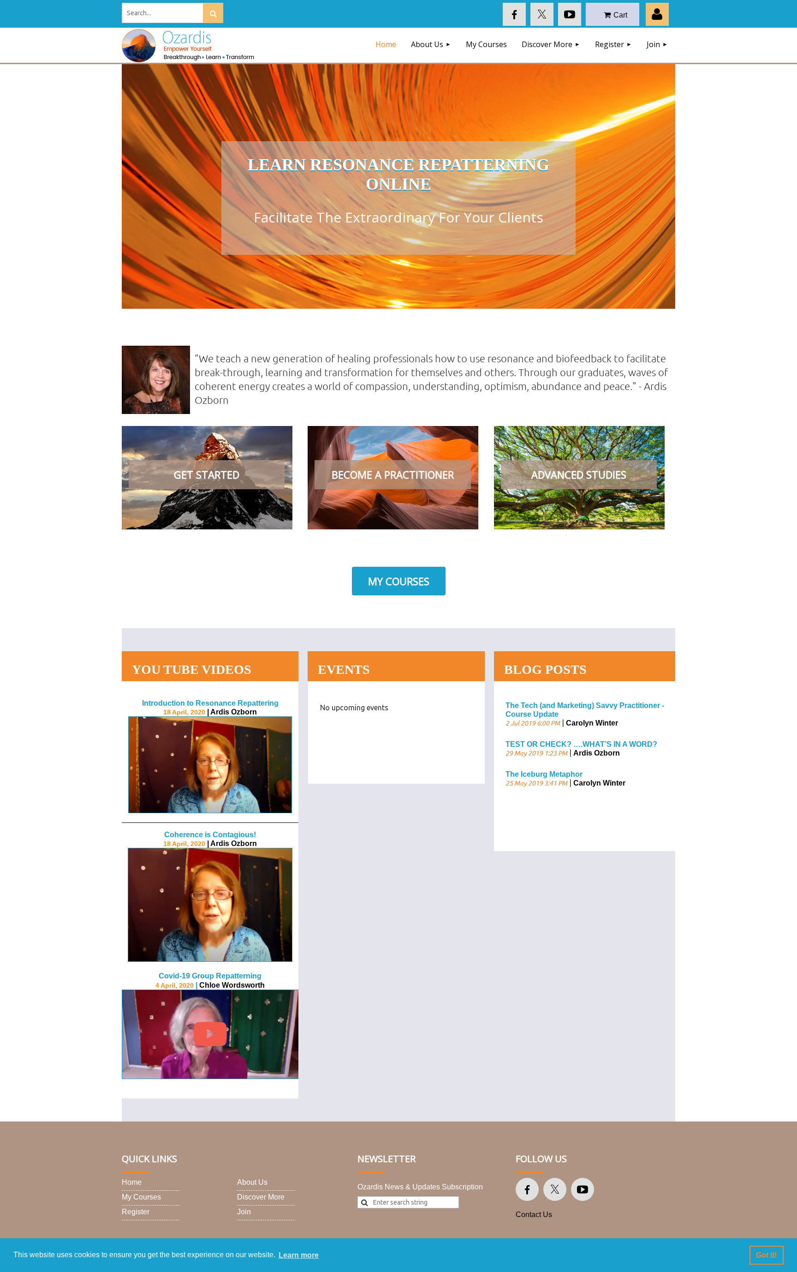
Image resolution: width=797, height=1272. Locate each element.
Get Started (206, 474)
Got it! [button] (766, 1255)
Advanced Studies (578, 474)
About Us (252, 1182)
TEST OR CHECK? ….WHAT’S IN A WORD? (581, 744)
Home (132, 1182)
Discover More (261, 1197)
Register (135, 1212)
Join (244, 1212)
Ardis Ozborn (596, 753)
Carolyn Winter (592, 723)
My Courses (398, 581)
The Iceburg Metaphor (544, 774)
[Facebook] (514, 14)
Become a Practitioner (393, 474)
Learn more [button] (299, 1255)
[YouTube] (569, 14)
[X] (541, 14)
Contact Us (534, 1214)
